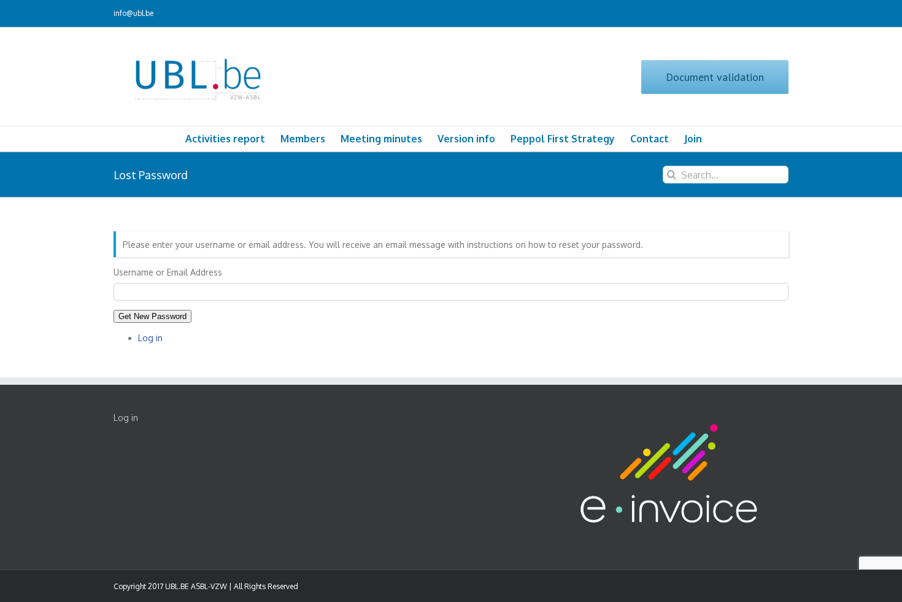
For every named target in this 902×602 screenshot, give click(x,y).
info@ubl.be (133, 13)
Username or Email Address (168, 272)
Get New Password (152, 316)
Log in (150, 338)
